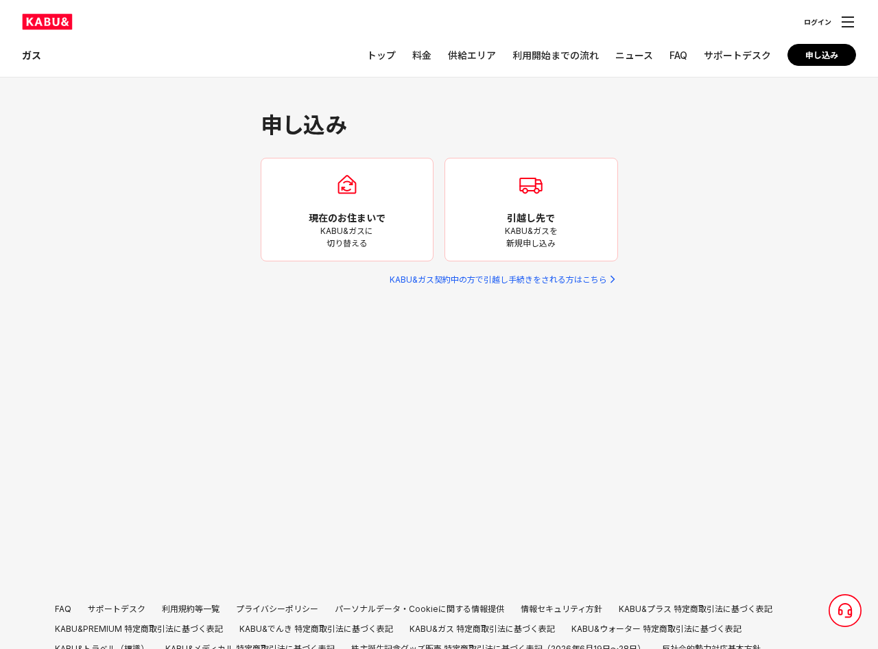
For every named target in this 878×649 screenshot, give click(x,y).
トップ (381, 55)
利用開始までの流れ (555, 55)
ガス (31, 55)
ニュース (634, 55)
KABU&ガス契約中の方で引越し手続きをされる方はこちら (498, 279)
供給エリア (472, 55)
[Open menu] (848, 22)
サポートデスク (737, 55)
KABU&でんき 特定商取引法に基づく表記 (316, 629)
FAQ (678, 55)
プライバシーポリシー (277, 609)
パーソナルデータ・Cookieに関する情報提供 (419, 609)
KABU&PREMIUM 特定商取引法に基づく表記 (139, 629)
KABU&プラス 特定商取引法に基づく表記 (695, 609)
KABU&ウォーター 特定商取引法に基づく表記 (656, 629)
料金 (421, 55)
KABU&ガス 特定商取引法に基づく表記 (482, 629)
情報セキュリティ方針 (561, 609)
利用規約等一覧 (191, 609)
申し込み (821, 55)
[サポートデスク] (845, 610)
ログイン (817, 22)
